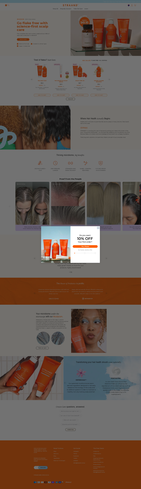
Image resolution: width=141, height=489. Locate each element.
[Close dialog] (98, 228)
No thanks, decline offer (85, 250)
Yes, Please (85, 246)
